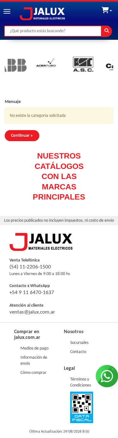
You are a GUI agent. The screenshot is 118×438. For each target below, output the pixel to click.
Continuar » (22, 135)
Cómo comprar (33, 372)
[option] (38, 65)
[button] (107, 9)
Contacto (78, 352)
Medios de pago (34, 348)
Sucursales (79, 342)
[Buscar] (106, 31)
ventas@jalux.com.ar (32, 312)
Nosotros (73, 331)
